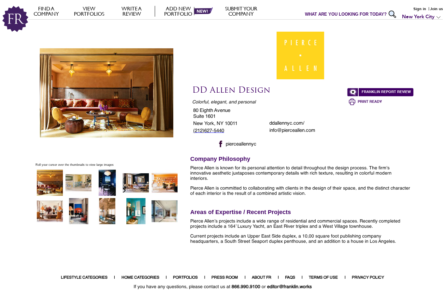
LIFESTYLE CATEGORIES (84, 278)
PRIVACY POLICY (368, 278)
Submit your (241, 11)
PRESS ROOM (224, 278)
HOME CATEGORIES (140, 278)
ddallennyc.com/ (286, 123)
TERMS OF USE (323, 278)
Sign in (419, 8)
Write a (132, 11)
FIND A (46, 11)
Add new (178, 11)
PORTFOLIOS (185, 278)
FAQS (290, 278)
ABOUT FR (261, 278)
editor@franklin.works (289, 287)
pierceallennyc (241, 144)
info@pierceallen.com (292, 130)
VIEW (89, 11)
